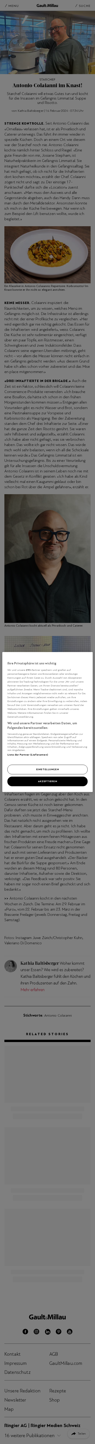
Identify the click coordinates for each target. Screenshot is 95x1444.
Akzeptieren (47, 781)
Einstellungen (47, 769)
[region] (47, 722)
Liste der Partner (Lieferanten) (27, 754)
